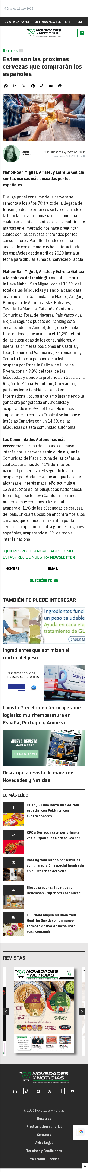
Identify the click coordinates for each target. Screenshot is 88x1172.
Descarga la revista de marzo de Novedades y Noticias (38, 776)
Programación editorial (44, 1126)
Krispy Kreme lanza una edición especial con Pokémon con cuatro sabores (53, 810)
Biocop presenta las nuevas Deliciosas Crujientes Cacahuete (54, 890)
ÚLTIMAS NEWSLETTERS (52, 21)
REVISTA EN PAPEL (16, 21)
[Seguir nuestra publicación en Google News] (60, 86)
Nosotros (44, 1118)
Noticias (10, 51)
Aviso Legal (44, 1142)
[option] (44, 1010)
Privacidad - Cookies (44, 1159)
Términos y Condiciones (44, 1151)
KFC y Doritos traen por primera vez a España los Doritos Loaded (54, 835)
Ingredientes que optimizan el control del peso (36, 653)
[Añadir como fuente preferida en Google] (80, 1132)
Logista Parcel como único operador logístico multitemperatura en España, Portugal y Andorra (42, 715)
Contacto (44, 1134)
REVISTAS (14, 958)
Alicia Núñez (26, 153)
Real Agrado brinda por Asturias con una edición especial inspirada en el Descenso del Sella (55, 865)
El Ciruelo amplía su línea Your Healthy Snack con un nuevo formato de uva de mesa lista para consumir (51, 923)
